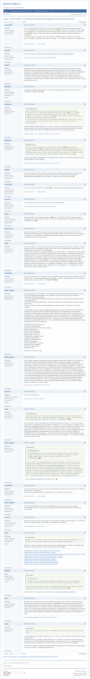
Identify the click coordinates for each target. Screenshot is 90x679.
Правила (23, 11)
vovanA (7, 517)
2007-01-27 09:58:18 (29, 199)
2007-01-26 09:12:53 (29, 140)
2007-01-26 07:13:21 (29, 86)
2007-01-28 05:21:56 (29, 243)
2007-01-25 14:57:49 (29, 25)
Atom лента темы (82, 671)
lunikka (7, 65)
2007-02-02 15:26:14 (29, 624)
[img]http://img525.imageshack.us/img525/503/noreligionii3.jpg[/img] (40, 560)
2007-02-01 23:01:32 (29, 570)
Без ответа (83, 14)
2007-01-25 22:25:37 (29, 50)
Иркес (7, 214)
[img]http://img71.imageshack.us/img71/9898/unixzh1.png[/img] (70, 554)
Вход (46, 11)
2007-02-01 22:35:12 (29, 533)
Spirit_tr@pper (9, 290)
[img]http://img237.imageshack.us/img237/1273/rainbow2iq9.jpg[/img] (40, 564)
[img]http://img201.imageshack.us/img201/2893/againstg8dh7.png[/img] (41, 562)
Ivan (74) (7, 391)
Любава (7, 570)
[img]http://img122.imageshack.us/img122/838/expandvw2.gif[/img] (40, 559)
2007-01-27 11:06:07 (29, 214)
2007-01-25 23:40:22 (29, 65)
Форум (6, 11)
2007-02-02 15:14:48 (29, 598)
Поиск (30, 11)
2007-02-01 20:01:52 (29, 502)
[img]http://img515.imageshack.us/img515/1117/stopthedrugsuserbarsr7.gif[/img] (43, 557)
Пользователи (15, 11)
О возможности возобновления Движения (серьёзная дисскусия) (48, 19)
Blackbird (8, 86)
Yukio (6, 243)
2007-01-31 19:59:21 (29, 485)
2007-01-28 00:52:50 (29, 228)
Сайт (7, 97)
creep (6, 624)
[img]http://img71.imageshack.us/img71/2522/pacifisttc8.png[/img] (39, 554)
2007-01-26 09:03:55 (29, 104)
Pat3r (6, 533)
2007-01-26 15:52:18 (29, 169)
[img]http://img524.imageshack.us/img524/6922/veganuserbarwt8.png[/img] (42, 550)
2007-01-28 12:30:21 (29, 290)
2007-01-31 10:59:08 (29, 442)
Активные (77, 14)
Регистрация (39, 11)
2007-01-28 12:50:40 (29, 357)
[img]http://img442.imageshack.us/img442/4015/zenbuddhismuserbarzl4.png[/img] (43, 555)
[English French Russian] (6, 674)
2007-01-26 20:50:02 (29, 184)
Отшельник (8, 228)
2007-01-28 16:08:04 (29, 391)
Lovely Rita (8, 25)
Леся (6, 598)
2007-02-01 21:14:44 (29, 517)
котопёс (7, 50)
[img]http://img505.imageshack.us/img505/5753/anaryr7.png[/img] (39, 552)
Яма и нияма (16, 19)
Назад (11, 22)
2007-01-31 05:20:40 (29, 409)
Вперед (24, 22)
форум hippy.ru (12, 3)
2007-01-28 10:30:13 (29, 273)
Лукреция (8, 104)
